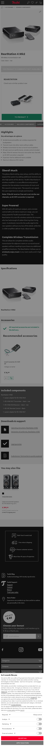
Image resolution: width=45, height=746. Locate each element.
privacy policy (11, 710)
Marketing (5, 724)
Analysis (4, 719)
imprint (22, 710)
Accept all (22, 738)
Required (5, 714)
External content (7, 733)
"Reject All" (4, 691)
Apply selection (22, 743)
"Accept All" (33, 697)
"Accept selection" (16, 704)
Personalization (7, 728)
